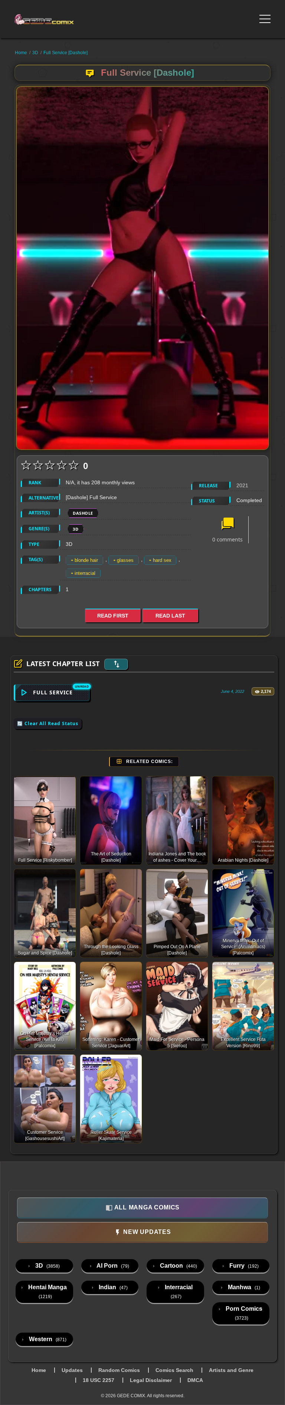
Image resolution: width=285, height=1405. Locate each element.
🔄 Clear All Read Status (47, 723)
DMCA (195, 1380)
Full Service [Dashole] (65, 52)
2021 (242, 485)
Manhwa (243, 1287)
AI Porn (112, 1265)
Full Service (53, 692)
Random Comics (119, 1370)
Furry (243, 1265)
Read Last (170, 616)
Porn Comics (243, 1313)
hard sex (162, 560)
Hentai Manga (47, 1291)
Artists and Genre (231, 1370)
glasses (125, 560)
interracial (85, 573)
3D (35, 52)
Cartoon (177, 1265)
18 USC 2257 (98, 1380)
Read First (112, 616)
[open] (265, 19)
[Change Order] (116, 664)
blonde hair (86, 560)
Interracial (178, 1291)
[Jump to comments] (227, 524)
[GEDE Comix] (65, 19)
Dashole (83, 513)
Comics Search (174, 1370)
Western (46, 1339)
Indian (112, 1287)
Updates (72, 1370)
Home (21, 52)
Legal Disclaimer (151, 1380)
